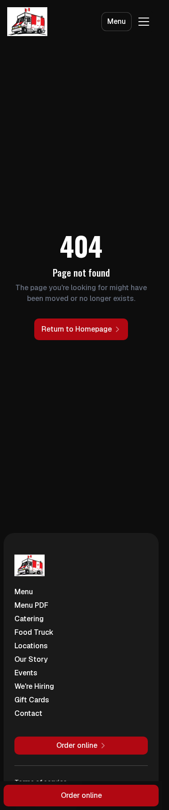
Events (25, 673)
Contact (28, 713)
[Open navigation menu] (144, 22)
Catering (29, 618)
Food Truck (34, 632)
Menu (116, 21)
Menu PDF (31, 605)
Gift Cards (31, 700)
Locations (31, 646)
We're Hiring (34, 686)
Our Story (31, 659)
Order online (81, 795)
